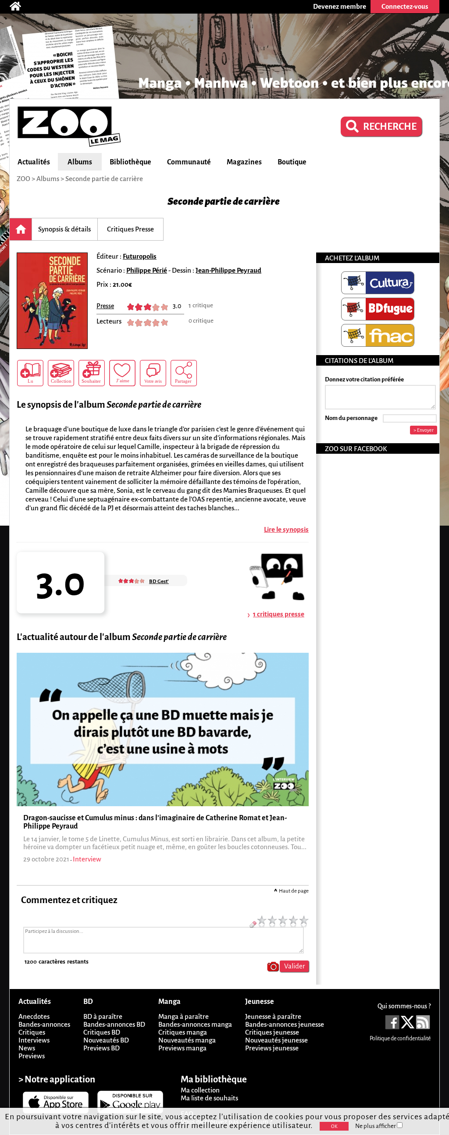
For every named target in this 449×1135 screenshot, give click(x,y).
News (26, 1048)
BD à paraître (102, 1016)
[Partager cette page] (184, 373)
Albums (80, 162)
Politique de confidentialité (400, 1038)
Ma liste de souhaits (209, 1098)
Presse (105, 306)
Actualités (34, 162)
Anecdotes (34, 1016)
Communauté (189, 162)
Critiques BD (101, 1032)
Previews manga (182, 1048)
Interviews (34, 1040)
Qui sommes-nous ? (404, 1006)
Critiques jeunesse (272, 1032)
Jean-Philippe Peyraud (228, 270)
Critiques (31, 1032)
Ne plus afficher (376, 1126)
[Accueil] (20, 6)
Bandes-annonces (44, 1024)
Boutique (292, 162)
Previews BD (101, 1048)
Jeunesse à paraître (273, 1016)
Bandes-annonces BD (114, 1024)
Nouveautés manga (187, 1040)
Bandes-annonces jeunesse (284, 1024)
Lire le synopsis (286, 529)
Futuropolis (140, 256)
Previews (31, 1056)
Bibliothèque (130, 162)
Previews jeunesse (272, 1048)
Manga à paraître (183, 1016)
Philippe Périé (146, 270)
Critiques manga (182, 1032)
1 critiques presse (278, 614)
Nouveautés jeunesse (276, 1040)
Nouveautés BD (106, 1040)
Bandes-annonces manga (195, 1024)
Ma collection (200, 1090)
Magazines (244, 162)
